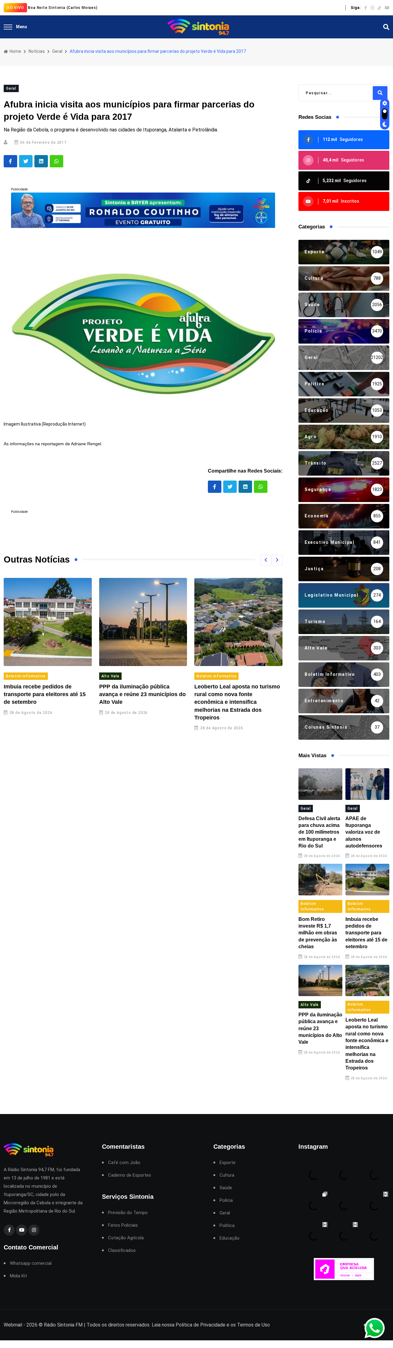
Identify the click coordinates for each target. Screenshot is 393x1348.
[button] (265, 560)
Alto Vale (110, 676)
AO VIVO (15, 7)
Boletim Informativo (26, 676)
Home (15, 51)
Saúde (226, 1188)
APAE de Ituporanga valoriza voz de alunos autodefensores (363, 832)
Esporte (227, 1162)
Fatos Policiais (123, 1225)
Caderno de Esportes (129, 1175)
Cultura (227, 1175)
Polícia (226, 1200)
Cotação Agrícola (126, 1238)
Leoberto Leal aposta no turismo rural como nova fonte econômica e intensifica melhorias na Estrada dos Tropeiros (237, 702)
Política (227, 1225)
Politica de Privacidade (200, 1325)
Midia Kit (18, 1276)
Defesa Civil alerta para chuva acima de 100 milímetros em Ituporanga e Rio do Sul (319, 832)
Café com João (124, 1162)
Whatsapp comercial (31, 1263)
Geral (57, 51)
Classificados (122, 1250)
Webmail (13, 1325)
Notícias (37, 51)
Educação (229, 1238)
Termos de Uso (253, 1325)
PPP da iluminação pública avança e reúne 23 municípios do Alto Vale (142, 694)
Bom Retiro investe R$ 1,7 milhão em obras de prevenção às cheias (317, 933)
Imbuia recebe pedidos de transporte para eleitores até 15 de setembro (45, 694)
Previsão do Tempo (128, 1212)
